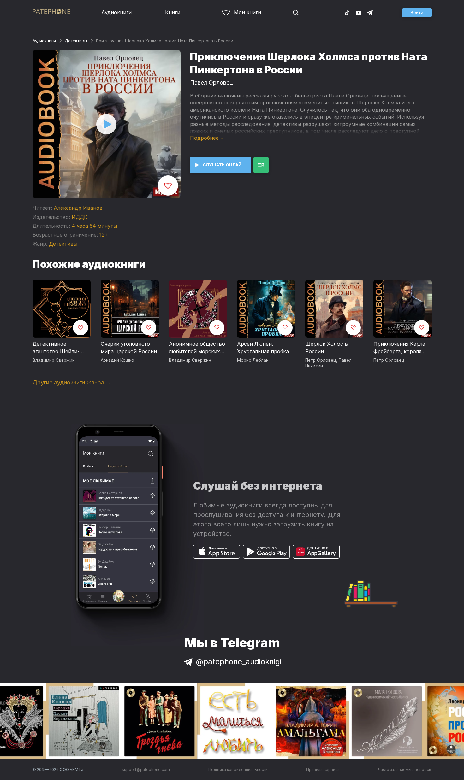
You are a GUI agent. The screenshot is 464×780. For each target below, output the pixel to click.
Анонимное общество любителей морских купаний (197, 348)
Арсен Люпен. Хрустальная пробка (263, 348)
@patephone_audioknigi (239, 661)
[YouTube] (358, 12)
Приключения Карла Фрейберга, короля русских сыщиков (399, 348)
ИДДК (79, 217)
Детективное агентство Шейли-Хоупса (56, 348)
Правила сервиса (323, 769)
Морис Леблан (253, 360)
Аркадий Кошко (117, 360)
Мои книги (247, 12)
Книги (172, 12)
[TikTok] (347, 12)
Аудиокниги (116, 12)
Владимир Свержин (54, 360)
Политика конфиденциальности (238, 769)
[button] (417, 12)
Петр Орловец (320, 360)
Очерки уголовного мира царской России (129, 348)
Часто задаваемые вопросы (405, 769)
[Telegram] (370, 12)
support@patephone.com (146, 769)
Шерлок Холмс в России (326, 348)
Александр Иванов (78, 208)
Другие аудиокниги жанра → (72, 382)
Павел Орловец (211, 82)
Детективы (76, 40)
